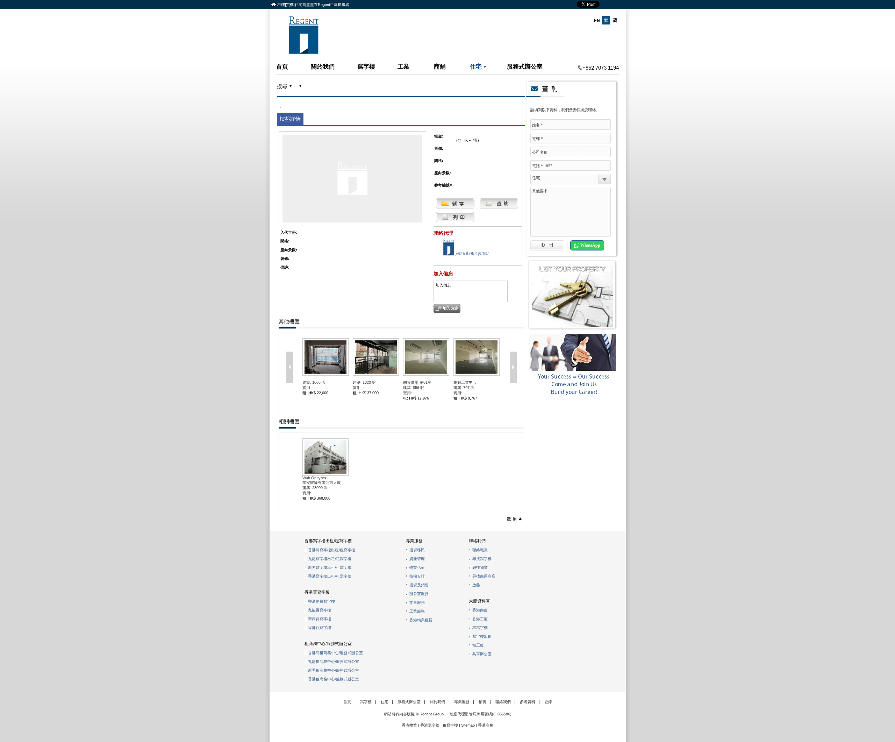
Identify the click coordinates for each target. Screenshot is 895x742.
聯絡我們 (503, 702)
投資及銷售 (419, 585)
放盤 (476, 585)
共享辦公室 (482, 654)
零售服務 (417, 602)
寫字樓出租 (482, 636)
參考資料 (527, 702)
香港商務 (485, 725)
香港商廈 (480, 610)
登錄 (548, 702)
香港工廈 (480, 619)
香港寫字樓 (429, 725)
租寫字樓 (480, 628)
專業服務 (462, 702)
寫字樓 (366, 66)
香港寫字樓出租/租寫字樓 (329, 576)
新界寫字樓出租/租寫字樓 (329, 567)
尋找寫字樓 (482, 559)
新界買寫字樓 (319, 619)
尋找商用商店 (483, 576)
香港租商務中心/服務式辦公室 (333, 679)
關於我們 (323, 66)
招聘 (482, 702)
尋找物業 (480, 567)
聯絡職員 (480, 550)
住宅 (476, 66)
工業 (403, 66)
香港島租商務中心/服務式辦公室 (335, 653)
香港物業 (409, 725)
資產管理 (417, 559)
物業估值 (417, 567)
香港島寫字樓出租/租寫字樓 (331, 550)
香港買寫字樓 (319, 628)
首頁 (282, 66)
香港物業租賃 (420, 620)
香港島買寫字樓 (321, 601)
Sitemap (468, 725)
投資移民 (417, 550)
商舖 (440, 66)
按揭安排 (417, 576)
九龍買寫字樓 (319, 610)
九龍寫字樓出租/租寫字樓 (329, 559)
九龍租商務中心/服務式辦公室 (333, 661)
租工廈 (478, 645)
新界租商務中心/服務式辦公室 (333, 670)
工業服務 (417, 611)
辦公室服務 (419, 594)
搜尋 (282, 86)
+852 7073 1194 (600, 68)
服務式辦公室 (525, 66)
